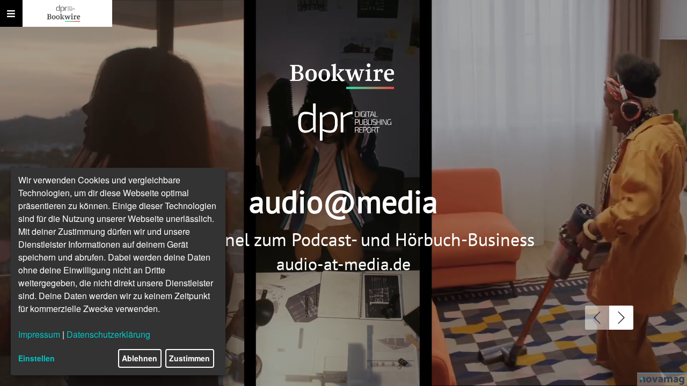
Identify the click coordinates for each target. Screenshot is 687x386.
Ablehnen (139, 358)
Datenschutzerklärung (108, 334)
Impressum (39, 334)
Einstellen (36, 358)
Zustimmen (189, 358)
